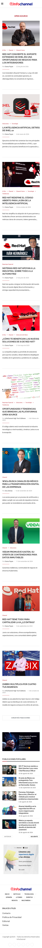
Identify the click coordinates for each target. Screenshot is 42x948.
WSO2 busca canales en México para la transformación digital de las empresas (20, 484)
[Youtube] (23, 944)
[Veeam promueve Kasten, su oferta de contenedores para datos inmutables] (21, 530)
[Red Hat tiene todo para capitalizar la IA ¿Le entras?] (21, 598)
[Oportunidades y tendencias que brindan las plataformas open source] (21, 385)
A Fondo (19, 897)
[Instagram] (32, 944)
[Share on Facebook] (18, 84)
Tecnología (29, 894)
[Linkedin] (18, 944)
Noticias (16, 894)
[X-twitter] (14, 944)
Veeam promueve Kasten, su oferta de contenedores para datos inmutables (19, 555)
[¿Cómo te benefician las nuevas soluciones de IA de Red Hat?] (21, 317)
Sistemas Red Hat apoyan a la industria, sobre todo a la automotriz (18, 271)
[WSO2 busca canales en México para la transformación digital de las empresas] (21, 460)
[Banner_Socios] (21, 733)
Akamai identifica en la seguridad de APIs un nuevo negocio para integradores (27, 809)
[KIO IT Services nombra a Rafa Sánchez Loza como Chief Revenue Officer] (9, 770)
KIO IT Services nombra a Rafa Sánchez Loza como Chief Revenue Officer (28, 768)
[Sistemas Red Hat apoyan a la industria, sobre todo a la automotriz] (21, 247)
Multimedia (26, 900)
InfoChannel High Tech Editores (15, 418)
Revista (15, 900)
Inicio (7, 894)
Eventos (29, 897)
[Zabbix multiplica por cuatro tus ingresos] (21, 663)
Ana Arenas (8, 491)
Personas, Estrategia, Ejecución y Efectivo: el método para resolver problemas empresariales (28, 795)
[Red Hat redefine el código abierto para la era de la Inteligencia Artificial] (21, 174)
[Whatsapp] (27, 944)
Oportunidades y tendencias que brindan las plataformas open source (19, 412)
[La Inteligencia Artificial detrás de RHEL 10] (21, 106)
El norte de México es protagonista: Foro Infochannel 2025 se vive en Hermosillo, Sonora (28, 781)
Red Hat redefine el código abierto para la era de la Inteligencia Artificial (17, 200)
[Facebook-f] (10, 944)
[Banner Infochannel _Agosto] (21, 846)
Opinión (9, 897)
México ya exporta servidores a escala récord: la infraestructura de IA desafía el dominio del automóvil (29, 825)
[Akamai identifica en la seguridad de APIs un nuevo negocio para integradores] (9, 810)
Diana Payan (9, 66)
